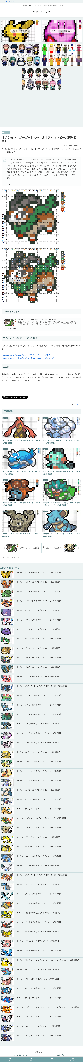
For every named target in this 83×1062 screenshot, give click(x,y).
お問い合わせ (61, 1055)
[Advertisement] (41, 109)
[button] (77, 723)
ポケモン (6, 132)
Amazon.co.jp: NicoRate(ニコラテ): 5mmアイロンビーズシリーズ (28, 358)
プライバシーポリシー (21, 1055)
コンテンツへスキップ (8, 1)
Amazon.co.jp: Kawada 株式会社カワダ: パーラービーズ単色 (26, 355)
